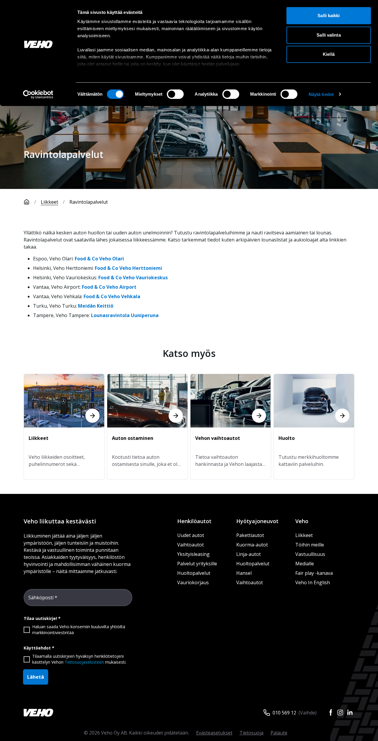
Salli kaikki (328, 15)
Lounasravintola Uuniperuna (125, 315)
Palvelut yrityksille (197, 563)
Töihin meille (309, 544)
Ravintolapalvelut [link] (88, 202)
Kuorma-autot (252, 544)
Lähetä (35, 677)
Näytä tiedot (321, 94)
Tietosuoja (251, 732)
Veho (301, 521)
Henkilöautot (194, 521)
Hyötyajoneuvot (257, 521)
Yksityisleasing (193, 554)
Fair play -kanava (314, 573)
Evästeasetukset (214, 732)
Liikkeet (49, 202)
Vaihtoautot (190, 544)
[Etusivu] (27, 202)
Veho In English (312, 582)
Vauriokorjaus (193, 582)
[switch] (175, 94)
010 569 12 (284, 712)
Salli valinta (328, 34)
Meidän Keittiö (95, 306)
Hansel (244, 573)
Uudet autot (190, 535)
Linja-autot (248, 554)
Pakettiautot (250, 535)
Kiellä (329, 54)
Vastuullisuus (310, 554)
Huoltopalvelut (193, 573)
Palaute (279, 732)
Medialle (304, 563)
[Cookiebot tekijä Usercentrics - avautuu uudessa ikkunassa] (38, 94)
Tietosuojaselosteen (84, 662)
